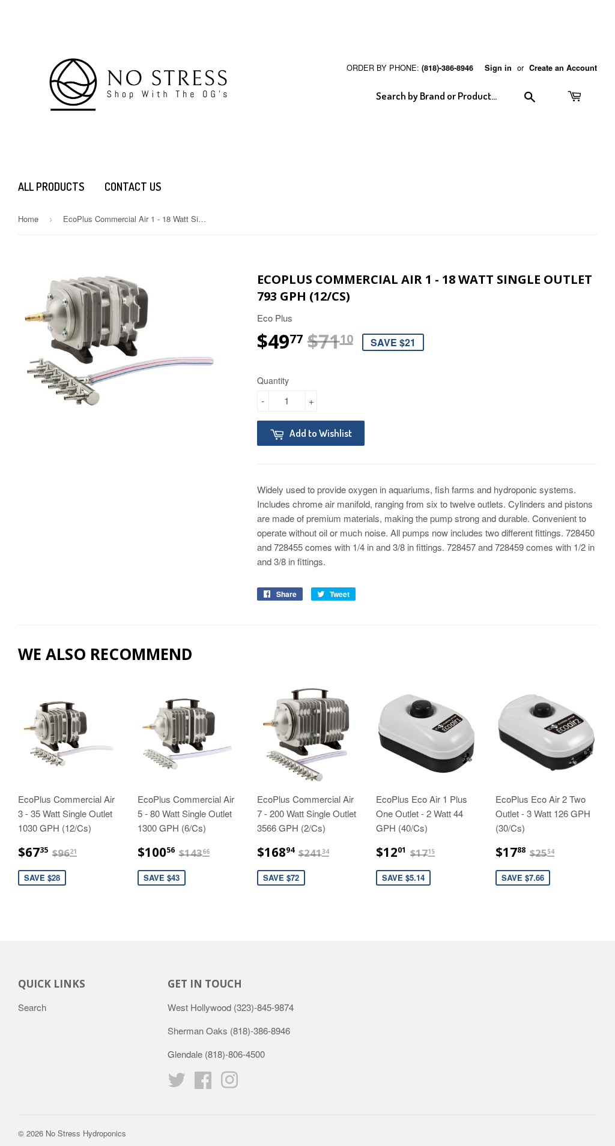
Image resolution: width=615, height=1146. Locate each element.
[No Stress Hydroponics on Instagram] (229, 1083)
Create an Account (563, 67)
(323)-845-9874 (264, 1007)
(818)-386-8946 (447, 67)
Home (28, 218)
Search (32, 1007)
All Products (51, 186)
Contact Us (133, 186)
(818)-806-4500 (235, 1054)
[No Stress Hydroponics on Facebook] (203, 1083)
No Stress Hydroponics (86, 1133)
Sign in (498, 67)
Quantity (273, 380)
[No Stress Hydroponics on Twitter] (177, 1083)
